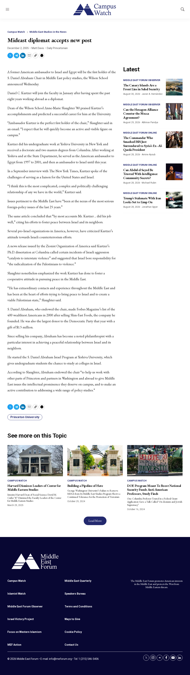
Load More (95, 521)
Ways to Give (72, 619)
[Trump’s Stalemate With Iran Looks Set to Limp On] (174, 200)
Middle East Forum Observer (141, 80)
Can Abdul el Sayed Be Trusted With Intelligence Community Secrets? (140, 174)
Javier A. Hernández (152, 94)
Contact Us (71, 644)
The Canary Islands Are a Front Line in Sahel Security (141, 87)
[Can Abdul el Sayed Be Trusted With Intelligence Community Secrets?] (174, 171)
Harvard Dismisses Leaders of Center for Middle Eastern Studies (34, 487)
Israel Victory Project (20, 619)
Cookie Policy (73, 631)
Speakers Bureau (75, 593)
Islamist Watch (16, 593)
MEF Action (14, 644)
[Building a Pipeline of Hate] (95, 460)
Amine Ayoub (148, 154)
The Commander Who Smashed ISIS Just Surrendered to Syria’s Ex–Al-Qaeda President (143, 144)
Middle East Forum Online (140, 132)
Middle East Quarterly (78, 580)
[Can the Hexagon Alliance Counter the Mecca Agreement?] (174, 111)
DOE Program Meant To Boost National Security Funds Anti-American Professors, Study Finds (154, 489)
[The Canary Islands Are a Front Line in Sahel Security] (174, 87)
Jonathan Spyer (150, 207)
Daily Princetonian (57, 48)
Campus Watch (16, 31)
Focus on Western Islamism (24, 631)
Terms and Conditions (78, 606)
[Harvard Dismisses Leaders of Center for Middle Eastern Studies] (35, 460)
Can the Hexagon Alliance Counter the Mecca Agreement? (140, 113)
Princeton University (24, 417)
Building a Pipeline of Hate (85, 485)
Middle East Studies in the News (48, 31)
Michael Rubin (149, 182)
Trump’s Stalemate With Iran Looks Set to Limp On (142, 200)
